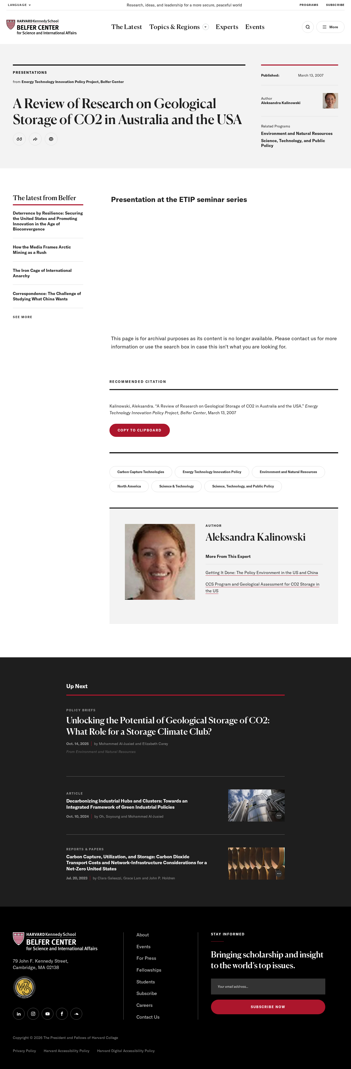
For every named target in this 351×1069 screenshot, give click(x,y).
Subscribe (335, 5)
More (333, 27)
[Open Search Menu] (308, 27)
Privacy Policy (24, 1050)
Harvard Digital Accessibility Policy (126, 1050)
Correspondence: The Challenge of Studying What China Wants (47, 296)
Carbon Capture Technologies (140, 472)
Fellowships (148, 970)
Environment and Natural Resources (296, 133)
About (142, 935)
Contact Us (148, 1017)
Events (143, 947)
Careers (144, 1005)
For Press (146, 958)
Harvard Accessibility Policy (66, 1050)
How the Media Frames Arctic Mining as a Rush (42, 249)
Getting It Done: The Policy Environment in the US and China (262, 572)
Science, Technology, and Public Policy (293, 143)
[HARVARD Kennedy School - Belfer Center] (41, 27)
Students (145, 982)
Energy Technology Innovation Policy (212, 472)
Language (17, 4)
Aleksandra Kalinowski (280, 102)
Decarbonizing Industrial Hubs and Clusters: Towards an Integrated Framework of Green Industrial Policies (127, 804)
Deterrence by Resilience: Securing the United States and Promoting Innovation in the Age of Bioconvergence (48, 221)
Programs (309, 5)
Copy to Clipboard (140, 430)
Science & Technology (176, 486)
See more (22, 317)
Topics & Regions (179, 27)
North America (129, 486)
